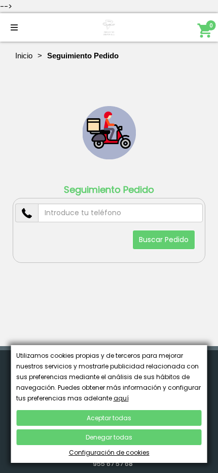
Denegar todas (109, 437)
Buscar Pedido (164, 239)
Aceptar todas (109, 418)
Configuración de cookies (109, 452)
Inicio (23, 55)
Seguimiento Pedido (109, 190)
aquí (121, 398)
